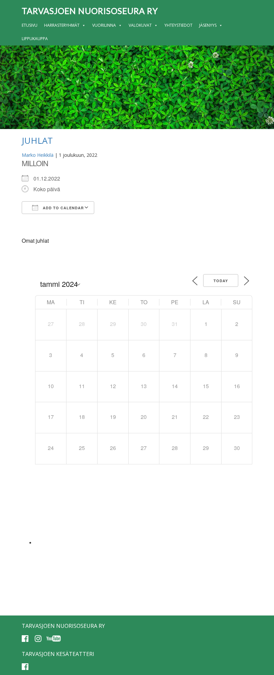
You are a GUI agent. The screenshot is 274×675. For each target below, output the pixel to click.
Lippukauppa (35, 38)
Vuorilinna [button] (104, 25)
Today (221, 280)
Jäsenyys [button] (208, 25)
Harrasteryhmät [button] (62, 25)
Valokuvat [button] (140, 25)
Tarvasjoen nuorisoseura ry (90, 11)
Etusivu (29, 25)
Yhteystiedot (178, 25)
